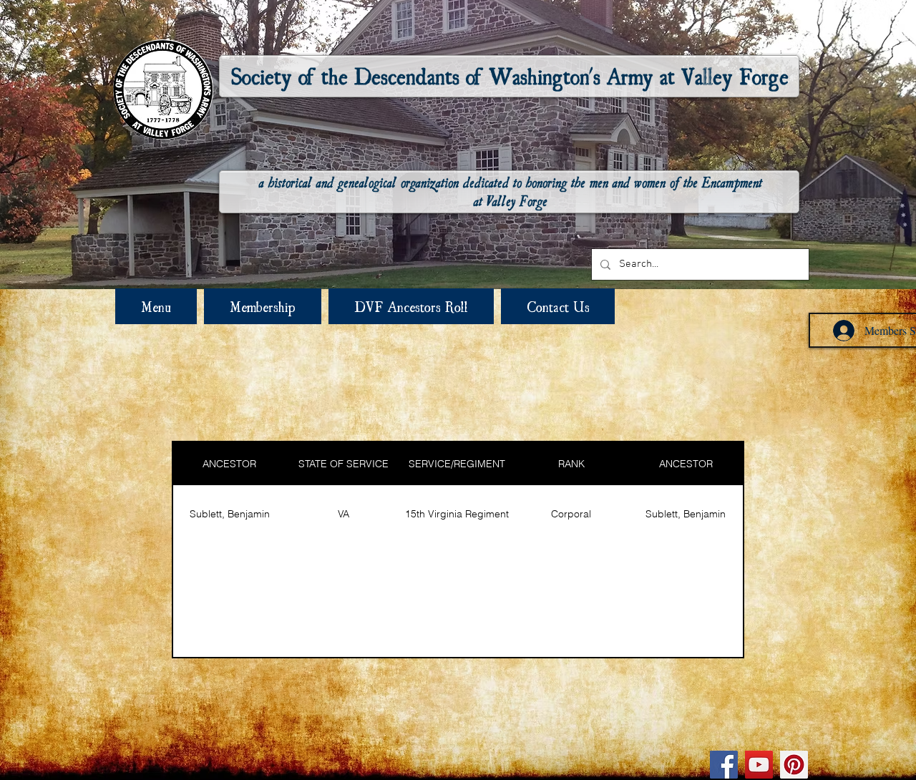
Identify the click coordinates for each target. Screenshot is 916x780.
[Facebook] (724, 765)
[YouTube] (759, 765)
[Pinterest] (794, 765)
